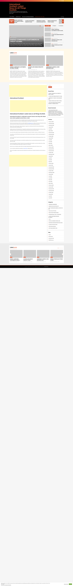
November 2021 (51, 150)
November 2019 (51, 190)
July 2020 (50, 176)
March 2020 (51, 183)
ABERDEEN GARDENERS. (53, 204)
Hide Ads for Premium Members (28, 16)
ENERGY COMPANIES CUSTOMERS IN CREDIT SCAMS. (15, 260)
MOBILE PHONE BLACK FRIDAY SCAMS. (55, 100)
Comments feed (51, 238)
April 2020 (50, 181)
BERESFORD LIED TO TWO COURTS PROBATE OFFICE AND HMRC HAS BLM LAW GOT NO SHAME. (55, 114)
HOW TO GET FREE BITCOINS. (54, 212)
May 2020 (50, 179)
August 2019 (51, 194)
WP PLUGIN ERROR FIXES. (53, 228)
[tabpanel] (26, 36)
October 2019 (51, 192)
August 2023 (51, 127)
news (52, 33)
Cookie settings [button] (66, 584)
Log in (50, 234)
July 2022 (50, 139)
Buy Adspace (12, 16)
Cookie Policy (18, 16)
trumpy (12, 69)
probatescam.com (30, 123)
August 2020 (51, 174)
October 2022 (51, 136)
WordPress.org (51, 240)
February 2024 (51, 121)
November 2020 (51, 168)
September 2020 (51, 172)
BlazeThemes (46, 266)
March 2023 (51, 130)
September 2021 (51, 154)
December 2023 (51, 123)
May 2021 (50, 161)
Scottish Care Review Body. (53, 224)
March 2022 (51, 145)
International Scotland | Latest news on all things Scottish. (17, 7)
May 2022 (50, 143)
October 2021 (51, 152)
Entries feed (51, 236)
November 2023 (51, 125)
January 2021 (51, 165)
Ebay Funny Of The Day (52, 210)
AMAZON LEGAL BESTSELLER (54, 206)
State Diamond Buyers (52, 226)
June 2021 (50, 159)
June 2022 (50, 141)
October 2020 (51, 170)
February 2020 (51, 185)
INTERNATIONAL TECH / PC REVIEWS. (55, 214)
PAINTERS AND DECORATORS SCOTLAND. (56, 222)
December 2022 (51, 132)
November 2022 (51, 134)
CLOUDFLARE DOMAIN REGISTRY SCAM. (55, 96)
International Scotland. (39, 16)
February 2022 (51, 147)
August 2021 (51, 156)
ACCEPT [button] (70, 584)
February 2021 (51, 163)
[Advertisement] (28, 91)
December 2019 (51, 188)
